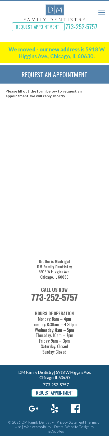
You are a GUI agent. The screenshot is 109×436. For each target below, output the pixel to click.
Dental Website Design (71, 427)
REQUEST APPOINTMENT (37, 26)
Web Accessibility (37, 427)
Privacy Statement (70, 422)
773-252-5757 (81, 26)
